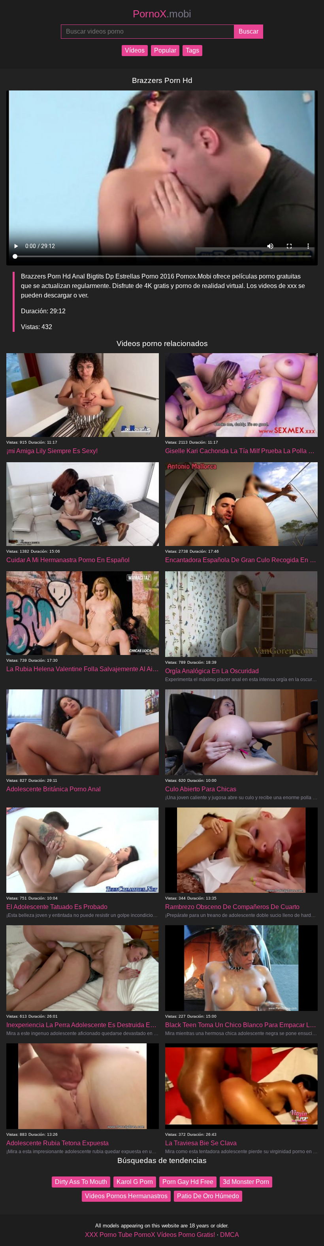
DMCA (229, 1234)
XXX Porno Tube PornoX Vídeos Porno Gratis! (150, 1234)
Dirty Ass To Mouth (81, 1181)
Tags (192, 50)
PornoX (162, 13)
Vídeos (135, 50)
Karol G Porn (135, 1181)
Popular (165, 50)
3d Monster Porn (246, 1181)
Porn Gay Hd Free (187, 1181)
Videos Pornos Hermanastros (126, 1196)
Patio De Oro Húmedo (208, 1196)
